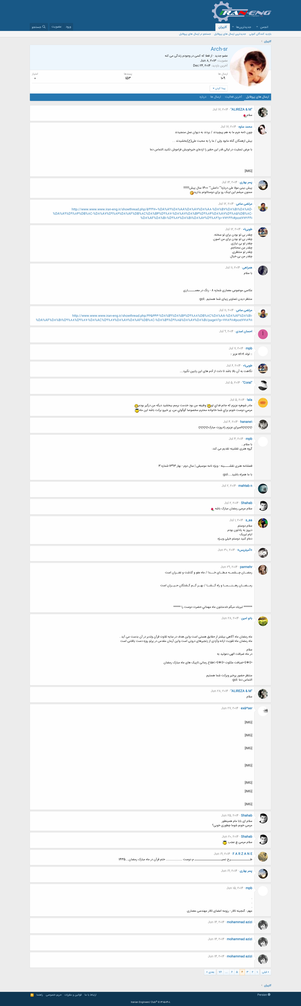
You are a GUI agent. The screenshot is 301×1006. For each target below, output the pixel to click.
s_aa (249, 520)
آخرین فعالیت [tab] (233, 96)
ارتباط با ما (90, 995)
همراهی (247, 267)
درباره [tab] (203, 96)
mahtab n (245, 485)
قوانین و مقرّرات (72, 995)
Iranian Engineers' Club (150, 1002)
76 (220, 972)
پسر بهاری (246, 182)
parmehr (246, 567)
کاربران (222, 27)
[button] (257, 27)
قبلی (264, 972)
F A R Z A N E (242, 854)
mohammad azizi (239, 922)
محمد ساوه (245, 126)
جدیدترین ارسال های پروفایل (230, 34)
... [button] (226, 972)
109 (223, 78)
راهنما (39, 995)
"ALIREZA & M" (241, 109)
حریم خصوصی (54, 995)
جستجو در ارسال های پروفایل (195, 34)
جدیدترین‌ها (243, 27)
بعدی (211, 972)
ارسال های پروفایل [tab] (257, 96)
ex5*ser (246, 708)
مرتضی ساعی (244, 203)
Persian (262, 995)
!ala (249, 400)
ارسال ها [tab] (215, 96)
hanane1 (246, 421)
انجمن (264, 27)
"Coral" (247, 382)
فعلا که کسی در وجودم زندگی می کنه (187, 55)
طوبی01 (247, 229)
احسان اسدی (244, 331)
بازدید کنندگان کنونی (260, 34)
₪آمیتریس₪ (244, 550)
